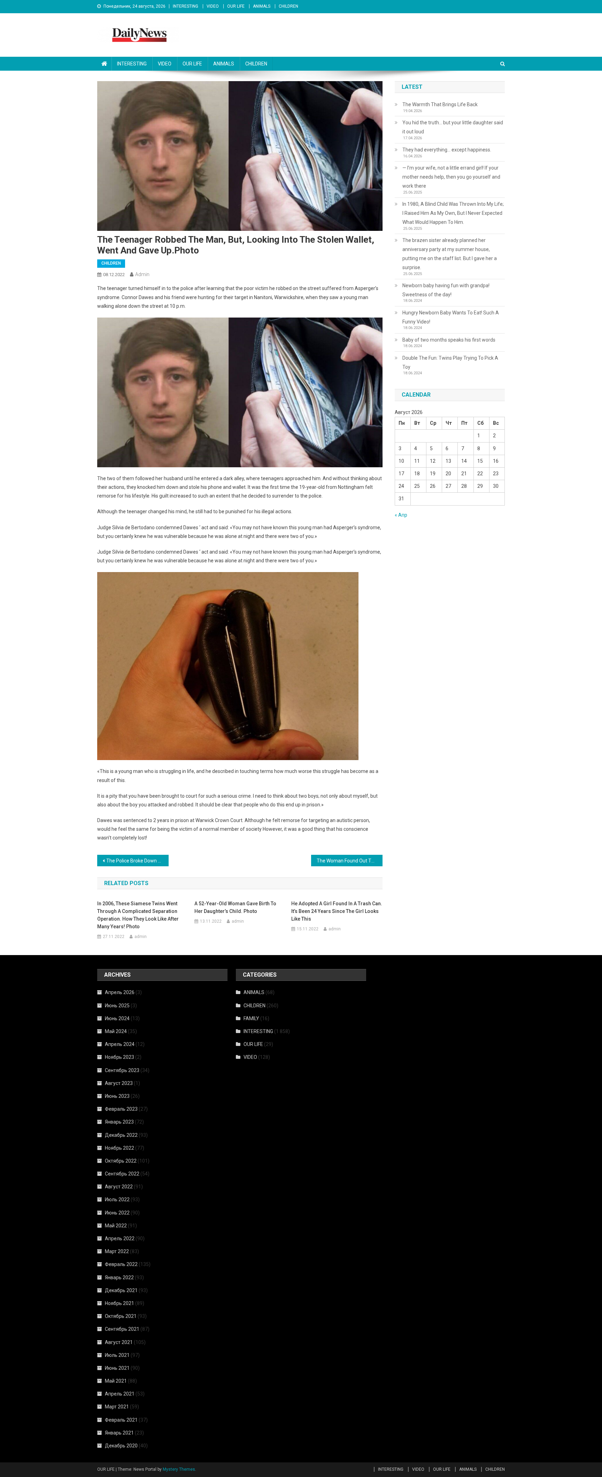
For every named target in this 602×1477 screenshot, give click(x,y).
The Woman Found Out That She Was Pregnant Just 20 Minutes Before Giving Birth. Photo (350, 860)
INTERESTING (185, 6)
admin (142, 274)
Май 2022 (116, 1225)
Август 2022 (119, 1186)
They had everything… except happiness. (446, 150)
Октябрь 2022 (121, 1161)
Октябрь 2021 (121, 1316)
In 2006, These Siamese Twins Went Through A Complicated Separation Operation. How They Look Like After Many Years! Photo (138, 915)
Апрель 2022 (119, 1238)
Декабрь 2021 (121, 1290)
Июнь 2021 (117, 1368)
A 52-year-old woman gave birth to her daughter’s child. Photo (235, 907)
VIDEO (213, 6)
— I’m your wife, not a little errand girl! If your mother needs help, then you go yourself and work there (451, 177)
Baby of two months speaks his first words (448, 340)
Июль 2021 (117, 1355)
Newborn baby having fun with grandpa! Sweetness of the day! (445, 290)
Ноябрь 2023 (119, 1057)
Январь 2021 (119, 1433)
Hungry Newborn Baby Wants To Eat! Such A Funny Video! (450, 317)
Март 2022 (117, 1251)
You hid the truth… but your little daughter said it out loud (452, 127)
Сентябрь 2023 (122, 1070)
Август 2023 (119, 1083)
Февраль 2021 (121, 1420)
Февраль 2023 (121, 1109)
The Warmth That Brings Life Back (440, 104)
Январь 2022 (119, 1277)
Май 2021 (116, 1381)
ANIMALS (261, 6)
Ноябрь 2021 (119, 1303)
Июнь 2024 (117, 1018)
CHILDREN (288, 6)
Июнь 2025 (117, 1005)
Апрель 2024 (119, 1044)
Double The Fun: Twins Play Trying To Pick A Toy (450, 362)
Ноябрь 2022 (119, 1148)
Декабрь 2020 (121, 1445)
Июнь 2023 (117, 1096)
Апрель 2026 (119, 992)
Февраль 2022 (121, 1264)
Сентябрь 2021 (122, 1329)
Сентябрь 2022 (122, 1174)
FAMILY (251, 1018)
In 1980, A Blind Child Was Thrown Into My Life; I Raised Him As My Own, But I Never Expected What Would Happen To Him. (453, 213)
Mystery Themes (179, 1469)
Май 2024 (116, 1031)
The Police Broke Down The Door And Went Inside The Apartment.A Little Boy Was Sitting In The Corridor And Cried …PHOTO (137, 860)
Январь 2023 (119, 1122)
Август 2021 (119, 1342)
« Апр (401, 515)
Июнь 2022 (117, 1213)
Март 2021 (117, 1406)
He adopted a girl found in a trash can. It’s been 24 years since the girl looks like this (336, 911)
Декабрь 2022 (121, 1135)
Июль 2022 (117, 1199)
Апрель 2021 (119, 1394)
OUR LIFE (236, 6)
